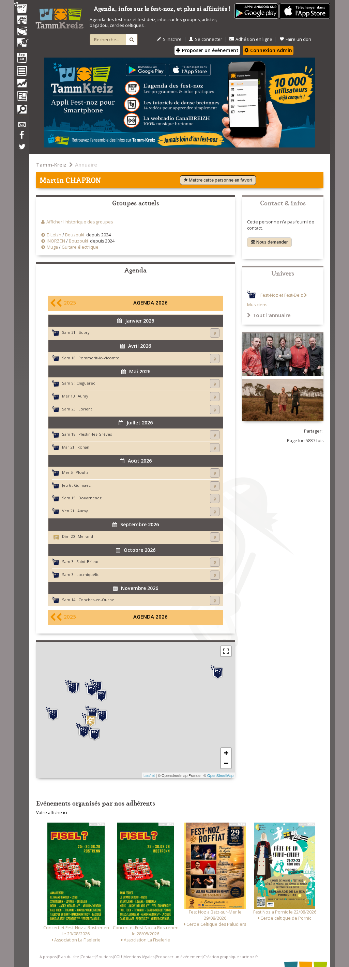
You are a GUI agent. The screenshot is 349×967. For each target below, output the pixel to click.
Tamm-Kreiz (51, 164)
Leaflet (149, 775)
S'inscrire (172, 39)
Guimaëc (82, 485)
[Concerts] (21, 20)
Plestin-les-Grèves (95, 434)
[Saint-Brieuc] (101, 695)
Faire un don (298, 39)
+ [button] (226, 753)
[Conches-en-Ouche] (218, 672)
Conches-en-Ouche (96, 599)
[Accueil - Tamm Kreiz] (59, 16)
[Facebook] (21, 137)
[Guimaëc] (72, 687)
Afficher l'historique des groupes (79, 222)
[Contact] (21, 126)
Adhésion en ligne (254, 39)
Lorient (85, 408)
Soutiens (104, 956)
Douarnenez (90, 497)
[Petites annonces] (21, 111)
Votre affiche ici (51, 812)
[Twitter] (21, 150)
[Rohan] (102, 715)
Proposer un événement (179, 956)
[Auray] (95, 734)
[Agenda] (21, 59)
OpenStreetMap (220, 775)
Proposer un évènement (210, 50)
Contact (87, 956)
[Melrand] (90, 721)
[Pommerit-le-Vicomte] (92, 689)
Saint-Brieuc (87, 561)
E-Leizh (54, 235)
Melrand (85, 536)
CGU (118, 956)
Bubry (84, 332)
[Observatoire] (21, 85)
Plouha (82, 472)
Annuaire (86, 164)
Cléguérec (85, 383)
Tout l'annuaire (272, 315)
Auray (83, 396)
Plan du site (68, 956)
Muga (52, 247)
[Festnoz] (21, 8)
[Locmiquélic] (84, 731)
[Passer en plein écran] (226, 651)
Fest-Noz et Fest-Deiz (281, 295)
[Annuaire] (21, 72)
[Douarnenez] (53, 714)
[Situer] (214, 333)
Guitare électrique (80, 247)
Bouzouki (74, 235)
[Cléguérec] (92, 712)
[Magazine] (21, 97)
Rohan (83, 447)
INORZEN (56, 241)
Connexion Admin (270, 50)
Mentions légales (138, 956)
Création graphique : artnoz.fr (230, 956)
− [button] (226, 763)
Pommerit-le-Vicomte (98, 357)
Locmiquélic (87, 574)
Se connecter (208, 39)
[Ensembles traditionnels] (21, 40)
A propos (48, 956)
